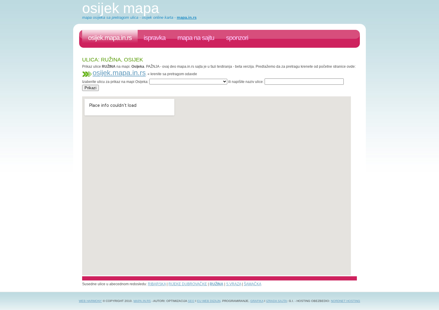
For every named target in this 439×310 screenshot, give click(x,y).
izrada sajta (276, 301)
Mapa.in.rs (142, 301)
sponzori (237, 37)
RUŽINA (216, 284)
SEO (191, 301)
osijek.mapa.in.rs (110, 37)
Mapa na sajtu (195, 37)
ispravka (154, 37)
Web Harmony (90, 301)
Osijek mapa (120, 8)
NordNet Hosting (345, 301)
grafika (256, 301)
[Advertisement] (191, 93)
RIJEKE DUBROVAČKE (187, 284)
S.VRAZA (233, 284)
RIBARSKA (157, 284)
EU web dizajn (208, 301)
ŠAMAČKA (252, 284)
